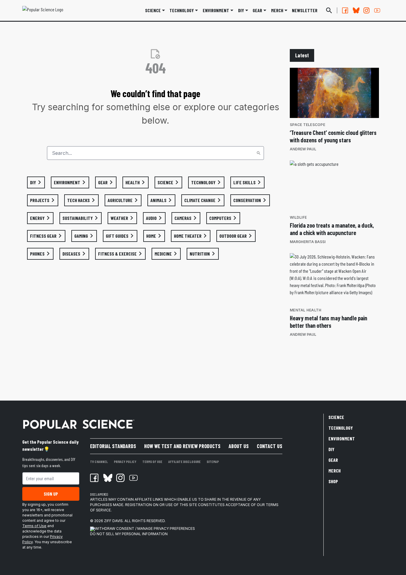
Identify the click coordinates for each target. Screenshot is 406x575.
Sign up (51, 494)
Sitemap (213, 461)
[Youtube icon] (133, 478)
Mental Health (305, 310)
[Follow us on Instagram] (366, 10)
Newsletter (304, 10)
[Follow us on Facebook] (345, 10)
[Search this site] (329, 10)
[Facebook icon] (94, 478)
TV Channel (99, 461)
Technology (181, 10)
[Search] (258, 153)
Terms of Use (34, 526)
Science (153, 10)
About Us (239, 446)
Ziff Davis (113, 521)
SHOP (333, 481)
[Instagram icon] (120, 478)
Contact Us (269, 446)
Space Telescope (307, 125)
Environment (216, 10)
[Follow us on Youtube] (377, 10)
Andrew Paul (303, 149)
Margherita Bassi (307, 242)
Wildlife (298, 217)
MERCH (277, 10)
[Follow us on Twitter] (356, 10)
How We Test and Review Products (182, 446)
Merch (334, 470)
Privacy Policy (125, 461)
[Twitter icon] (107, 478)
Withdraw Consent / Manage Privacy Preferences (145, 528)
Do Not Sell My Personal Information (129, 534)
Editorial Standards (113, 446)
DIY (241, 10)
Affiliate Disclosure (184, 461)
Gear (257, 10)
